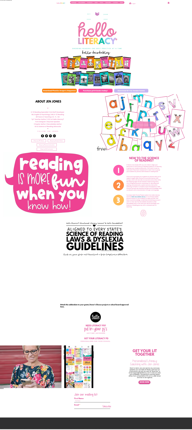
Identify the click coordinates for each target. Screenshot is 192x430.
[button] (90, 2)
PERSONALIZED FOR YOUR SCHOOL (95, 341)
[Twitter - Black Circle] (46, 135)
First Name (79, 398)
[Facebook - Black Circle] (42, 135)
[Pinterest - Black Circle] (50, 135)
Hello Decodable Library (138, 197)
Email (76, 405)
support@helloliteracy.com (141, 373)
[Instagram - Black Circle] (54, 135)
